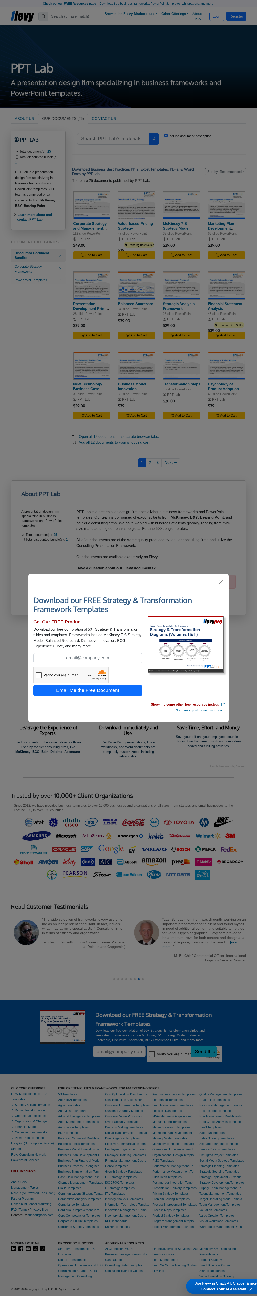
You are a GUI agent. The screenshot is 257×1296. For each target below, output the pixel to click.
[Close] (221, 582)
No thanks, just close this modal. (200, 710)
